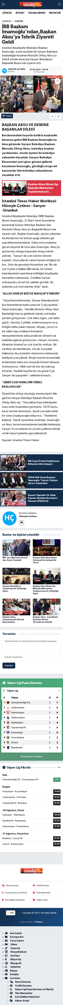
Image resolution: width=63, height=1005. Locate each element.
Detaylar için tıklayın (31, 756)
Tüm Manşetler (43, 893)
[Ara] (59, 5)
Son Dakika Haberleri (15, 900)
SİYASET (20, 13)
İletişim (14, 974)
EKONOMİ (55, 13)
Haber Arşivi (42, 900)
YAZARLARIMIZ (36, 13)
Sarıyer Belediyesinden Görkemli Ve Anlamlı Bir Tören (45, 560)
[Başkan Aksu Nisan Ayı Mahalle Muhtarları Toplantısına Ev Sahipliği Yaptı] (47, 576)
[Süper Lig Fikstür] (59, 767)
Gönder (9, 665)
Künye (13, 970)
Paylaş (9, 116)
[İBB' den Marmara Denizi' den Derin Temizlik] (16, 547)
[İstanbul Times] (31, 4)
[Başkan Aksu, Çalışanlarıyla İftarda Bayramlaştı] (16, 607)
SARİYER (19, 21)
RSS (12, 913)
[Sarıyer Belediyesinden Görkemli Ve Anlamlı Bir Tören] (47, 547)
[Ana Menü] (3, 4)
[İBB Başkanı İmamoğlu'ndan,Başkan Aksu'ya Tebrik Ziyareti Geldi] (31, 94)
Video (13, 944)
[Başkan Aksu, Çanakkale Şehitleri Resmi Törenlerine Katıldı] (47, 607)
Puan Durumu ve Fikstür (16, 893)
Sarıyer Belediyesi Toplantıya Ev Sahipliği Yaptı (14, 588)
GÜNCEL (7, 13)
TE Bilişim (38, 922)
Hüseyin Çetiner (28, 516)
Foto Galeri (17, 940)
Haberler (6, 21)
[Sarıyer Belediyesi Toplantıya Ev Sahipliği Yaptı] (16, 576)
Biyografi (15, 963)
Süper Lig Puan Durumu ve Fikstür (34, 989)
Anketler (15, 967)
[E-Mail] (21, 522)
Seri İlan (15, 955)
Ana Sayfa (16, 933)
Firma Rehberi (18, 952)
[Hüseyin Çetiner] (9, 518)
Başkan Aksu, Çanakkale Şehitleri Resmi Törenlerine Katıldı (45, 619)
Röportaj (15, 959)
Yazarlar (15, 948)
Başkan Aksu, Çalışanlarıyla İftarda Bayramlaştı (13, 619)
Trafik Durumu (42, 885)
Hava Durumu (12, 885)
